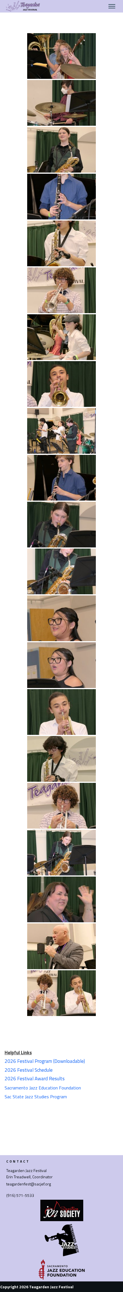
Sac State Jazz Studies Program (36, 1096)
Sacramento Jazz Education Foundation (43, 1087)
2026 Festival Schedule (29, 1070)
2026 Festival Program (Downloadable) (45, 1061)
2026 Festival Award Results (35, 1078)
